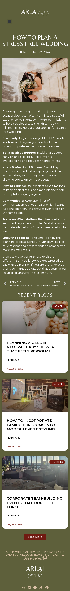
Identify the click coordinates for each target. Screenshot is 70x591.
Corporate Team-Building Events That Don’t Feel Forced (34, 502)
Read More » (14, 360)
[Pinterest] (47, 587)
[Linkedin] (29, 587)
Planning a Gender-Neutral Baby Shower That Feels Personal (30, 347)
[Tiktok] (41, 587)
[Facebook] (35, 587)
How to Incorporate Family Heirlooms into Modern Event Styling (31, 424)
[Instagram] (23, 587)
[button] (9, 21)
